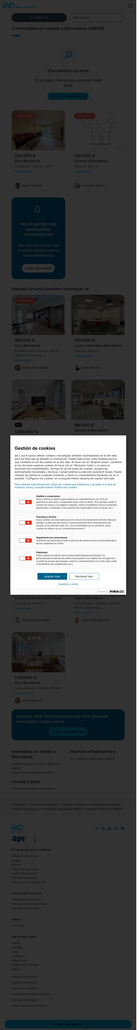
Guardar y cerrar (68, 584)
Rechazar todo (84, 576)
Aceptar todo (52, 576)
